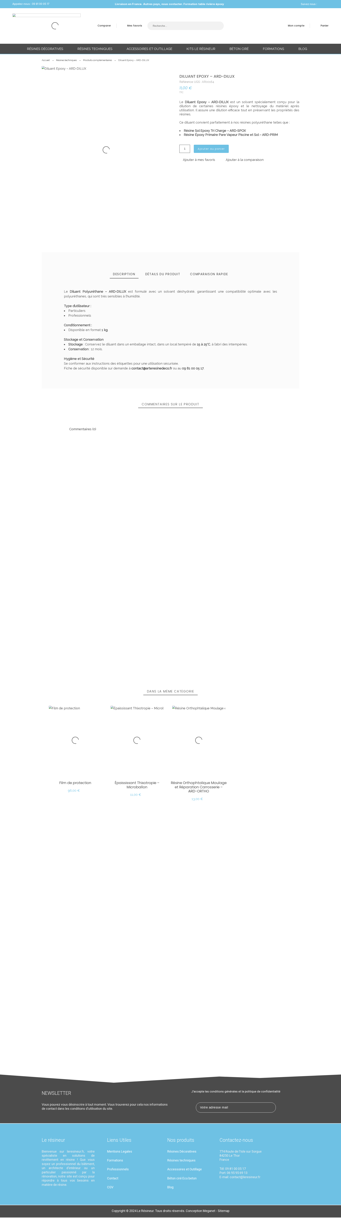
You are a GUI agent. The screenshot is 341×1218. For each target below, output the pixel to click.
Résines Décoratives (181, 1151)
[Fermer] (275, 453)
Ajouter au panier (211, 149)
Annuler (50, 635)
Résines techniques (181, 1160)
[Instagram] (320, 4)
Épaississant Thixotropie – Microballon (137, 785)
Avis (45, 609)
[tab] (124, 274)
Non (70, 485)
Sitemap (223, 1211)
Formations (115, 1160)
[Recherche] (218, 25)
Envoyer (71, 635)
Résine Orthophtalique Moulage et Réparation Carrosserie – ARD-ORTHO (199, 787)
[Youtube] (240, 1186)
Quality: (281, 548)
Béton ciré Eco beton (182, 1178)
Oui (84, 485)
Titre (45, 592)
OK (69, 464)
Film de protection (75, 782)
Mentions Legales (119, 1151)
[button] (197, 159)
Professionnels (118, 1169)
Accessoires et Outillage (184, 1169)
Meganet (209, 1211)
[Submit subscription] (270, 1107)
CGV (110, 1187)
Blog (170, 1187)
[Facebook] (324, 4)
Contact (112, 1178)
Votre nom (223, 592)
